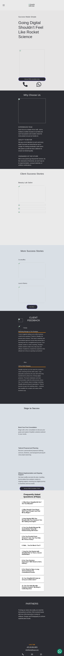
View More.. (32, 306)
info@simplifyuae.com (32, 650)
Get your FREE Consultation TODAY (32, 488)
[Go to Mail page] (32, 654)
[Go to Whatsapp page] (38, 84)
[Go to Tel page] (25, 84)
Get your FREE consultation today (32, 79)
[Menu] (4, 5)
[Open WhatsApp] (59, 651)
